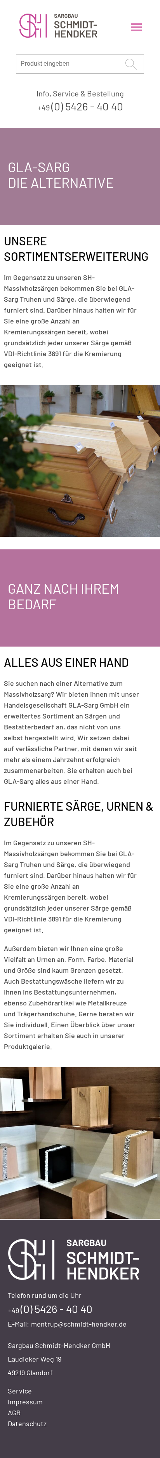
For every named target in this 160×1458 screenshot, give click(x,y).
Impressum (25, 1401)
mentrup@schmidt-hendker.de (79, 1324)
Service (20, 1390)
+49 (80, 107)
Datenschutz (27, 1423)
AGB (14, 1412)
